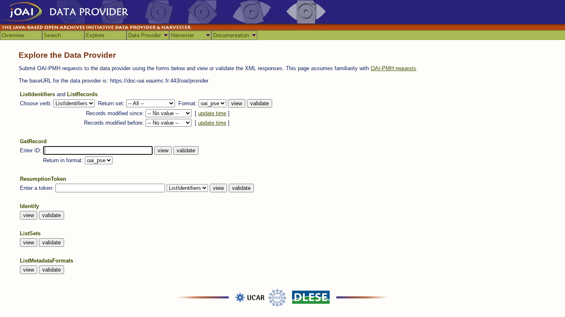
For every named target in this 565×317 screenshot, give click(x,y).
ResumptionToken (43, 179)
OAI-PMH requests (393, 68)
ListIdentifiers (37, 94)
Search (52, 35)
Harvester (182, 35)
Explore (95, 35)
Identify (29, 206)
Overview (13, 35)
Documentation (231, 35)
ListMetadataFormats (46, 261)
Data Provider (144, 35)
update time (212, 113)
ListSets (30, 233)
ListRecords (82, 94)
